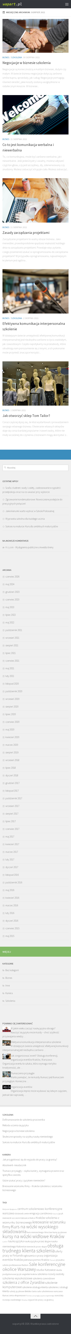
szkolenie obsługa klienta (35, 1287)
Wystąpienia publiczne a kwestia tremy (34, 547)
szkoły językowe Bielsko (21, 1291)
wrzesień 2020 (12, 698)
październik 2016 (13, 882)
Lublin (4, 1242)
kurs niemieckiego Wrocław (39, 1232)
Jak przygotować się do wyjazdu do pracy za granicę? (29, 1159)
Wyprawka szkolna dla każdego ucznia (25, 518)
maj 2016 (9, 890)
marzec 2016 (11, 905)
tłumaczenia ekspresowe (14, 1295)
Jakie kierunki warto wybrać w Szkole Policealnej (29, 511)
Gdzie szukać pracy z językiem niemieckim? (23, 1180)
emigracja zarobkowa (40, 1213)
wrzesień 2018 (12, 760)
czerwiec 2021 (12, 660)
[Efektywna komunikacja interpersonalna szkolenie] (35, 291)
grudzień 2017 (12, 783)
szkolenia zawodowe (44, 1278)
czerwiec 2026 (12, 576)
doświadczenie (22, 1213)
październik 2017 (13, 798)
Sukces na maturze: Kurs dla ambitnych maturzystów (31, 526)
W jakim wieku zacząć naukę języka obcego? (33, 1028)
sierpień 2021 (11, 645)
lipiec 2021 (10, 653)
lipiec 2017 (10, 821)
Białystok (5, 1209)
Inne (7, 985)
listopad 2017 (12, 790)
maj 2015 (9, 936)
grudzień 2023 (12, 591)
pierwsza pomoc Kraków (36, 1259)
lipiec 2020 (10, 714)
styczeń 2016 (11, 920)
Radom (25, 1265)
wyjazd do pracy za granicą (40, 1299)
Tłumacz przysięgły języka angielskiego (40, 1296)
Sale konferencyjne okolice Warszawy (33, 1266)
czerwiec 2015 (12, 928)
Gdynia (55, 1214)
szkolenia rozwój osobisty (51, 1274)
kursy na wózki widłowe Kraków (33, 1236)
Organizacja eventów (21, 1086)
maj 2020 (9, 729)
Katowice (24, 1218)
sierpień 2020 (11, 706)
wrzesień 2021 (12, 637)
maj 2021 (9, 668)
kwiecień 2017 (12, 844)
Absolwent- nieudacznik (14, 1165)
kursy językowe (60, 1232)
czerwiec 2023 (12, 599)
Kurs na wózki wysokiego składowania (30, 1229)
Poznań (52, 1260)
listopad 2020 (12, 683)
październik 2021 (13, 630)
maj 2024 (9, 584)
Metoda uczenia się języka (15, 1125)
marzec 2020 (11, 744)
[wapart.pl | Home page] (16, 4)
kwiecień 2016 (12, 897)
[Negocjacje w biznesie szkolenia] (35, 36)
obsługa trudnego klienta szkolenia (32, 1248)
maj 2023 (9, 607)
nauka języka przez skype (37, 1241)
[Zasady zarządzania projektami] (35, 200)
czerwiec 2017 (12, 828)
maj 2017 (9, 836)
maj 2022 (9, 622)
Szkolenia (16, 57)
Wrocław (25, 1300)
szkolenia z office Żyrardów (23, 1282)
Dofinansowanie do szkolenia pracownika (23, 1119)
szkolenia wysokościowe (17, 1278)
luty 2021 (9, 676)
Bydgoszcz (13, 1209)
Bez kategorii (12, 970)
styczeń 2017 (11, 867)
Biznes (5, 57)
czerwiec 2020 (12, 721)
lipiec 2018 (10, 767)
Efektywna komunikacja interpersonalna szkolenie (36, 1042)
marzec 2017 (11, 851)
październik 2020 (13, 691)
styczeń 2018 (11, 775)
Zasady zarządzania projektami (25, 232)
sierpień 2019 (11, 752)
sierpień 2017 (11, 813)
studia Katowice (46, 1270)
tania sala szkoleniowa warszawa (47, 1291)
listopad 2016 (12, 874)
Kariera (9, 993)
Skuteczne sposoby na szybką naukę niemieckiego (27, 1136)
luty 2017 (9, 859)
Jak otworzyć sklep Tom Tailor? (26, 415)
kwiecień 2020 (12, 737)
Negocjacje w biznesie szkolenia (26, 62)
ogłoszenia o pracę (33, 1255)
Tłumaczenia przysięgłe (22, 1073)
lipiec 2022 (10, 614)
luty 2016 (9, 913)
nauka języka (16, 1241)
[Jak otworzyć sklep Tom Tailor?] (35, 383)
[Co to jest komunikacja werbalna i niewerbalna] (35, 115)
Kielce (32, 1218)
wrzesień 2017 (12, 806)
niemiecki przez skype (36, 1246)
